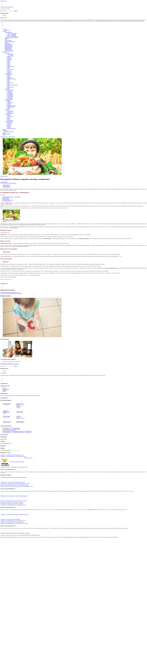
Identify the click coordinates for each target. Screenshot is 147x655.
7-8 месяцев (9, 91)
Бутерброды (9, 58)
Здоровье (4, 129)
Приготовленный (10, 106)
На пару (9, 104)
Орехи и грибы (10, 82)
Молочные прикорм (9, 44)
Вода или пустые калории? (8, 199)
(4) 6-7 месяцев (10, 90)
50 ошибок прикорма (4, 339)
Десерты (9, 62)
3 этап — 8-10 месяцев (11, 35)
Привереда (5, 130)
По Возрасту (7, 89)
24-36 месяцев (10, 96)
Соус (8, 70)
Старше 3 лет (10, 97)
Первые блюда (10, 53)
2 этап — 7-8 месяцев (11, 34)
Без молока (9, 123)
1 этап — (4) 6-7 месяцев (12, 33)
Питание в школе (6, 197)
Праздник (7, 109)
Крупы (8, 76)
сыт (79, 271)
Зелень (8, 75)
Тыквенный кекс (16, 428)
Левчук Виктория (6, 428)
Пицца (8, 64)
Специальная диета (9, 121)
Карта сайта (7, 30)
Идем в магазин (6, 198)
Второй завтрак (10, 116)
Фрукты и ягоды (10, 87)
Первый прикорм (10, 66)
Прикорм (4, 31)
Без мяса (9, 125)
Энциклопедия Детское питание (6, 6)
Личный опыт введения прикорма (11, 37)
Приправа (9, 71)
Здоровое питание (11, 136)
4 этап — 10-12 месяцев (12, 36)
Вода (6, 39)
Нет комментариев (12, 183)
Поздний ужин (10, 120)
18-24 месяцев (10, 95)
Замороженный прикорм (10, 41)
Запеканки (9, 59)
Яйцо (8, 88)
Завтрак (8, 115)
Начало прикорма (8, 32)
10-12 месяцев (10, 93)
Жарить (8, 101)
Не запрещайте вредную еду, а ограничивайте (12, 196)
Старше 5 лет (10, 98)
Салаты (8, 65)
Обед (8, 117)
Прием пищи (7, 114)
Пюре (8, 67)
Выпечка (9, 60)
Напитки (9, 72)
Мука (8, 80)
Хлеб (8, 86)
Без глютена (9, 122)
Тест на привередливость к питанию (8, 359)
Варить (8, 100)
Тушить (8, 108)
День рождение (10, 110)
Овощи (8, 81)
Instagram (4, 390)
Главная (4, 29)
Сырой (8, 107)
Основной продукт (9, 73)
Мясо (8, 79)
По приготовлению (9, 99)
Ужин (8, 119)
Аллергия (7, 38)
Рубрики (2, 450)
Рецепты (4, 51)
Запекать (9, 103)
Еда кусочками (10, 69)
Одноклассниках (12, 276)
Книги (4, 134)
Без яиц (8, 127)
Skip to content (3, 0)
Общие (4, 132)
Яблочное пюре (12, 430)
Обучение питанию (6, 133)
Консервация (7, 43)
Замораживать (10, 102)
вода (28, 256)
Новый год (9, 111)
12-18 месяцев (10, 94)
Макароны (9, 77)
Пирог (8, 63)
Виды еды (7, 52)
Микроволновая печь (11, 105)
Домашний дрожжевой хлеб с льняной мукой (22, 431)
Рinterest (4, 391)
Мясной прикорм (8, 45)
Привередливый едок (9, 131)
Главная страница (3, 136)
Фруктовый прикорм (9, 50)
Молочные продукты (11, 78)
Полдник (9, 118)
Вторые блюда (10, 56)
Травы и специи (8, 49)
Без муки (9, 124)
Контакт (4, 388)
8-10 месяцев (9, 92)
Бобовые (9, 74)
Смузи (8, 68)
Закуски (9, 57)
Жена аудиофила (3, 439)
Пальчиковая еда (8, 47)
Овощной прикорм (8, 46)
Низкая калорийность (11, 128)
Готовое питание (8, 40)
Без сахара (9, 126)
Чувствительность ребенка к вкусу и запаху (9, 363)
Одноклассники (6, 389)
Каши (6, 42)
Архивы (2, 443)
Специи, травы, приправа (12, 85)
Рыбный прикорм (8, 48)
